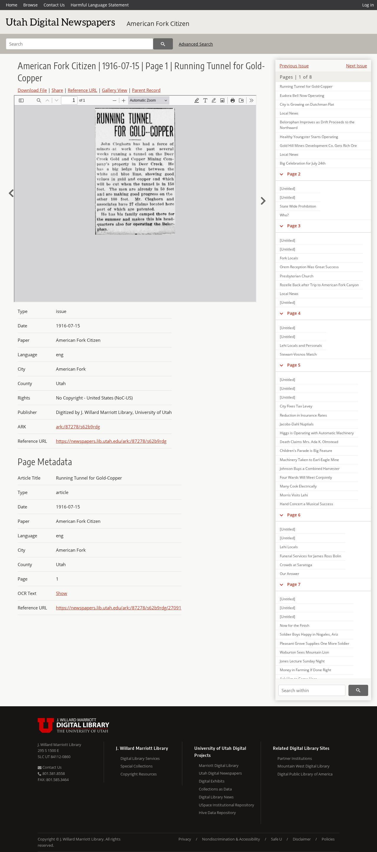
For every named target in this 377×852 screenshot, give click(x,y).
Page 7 (293, 584)
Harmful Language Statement (100, 5)
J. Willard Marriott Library (59, 744)
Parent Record (146, 90)
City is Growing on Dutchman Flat (307, 104)
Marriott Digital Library (219, 765)
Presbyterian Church (296, 276)
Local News (289, 113)
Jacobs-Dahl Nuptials (297, 424)
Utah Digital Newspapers (220, 773)
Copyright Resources (138, 774)
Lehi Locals (289, 546)
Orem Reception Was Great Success (309, 266)
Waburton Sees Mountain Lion (304, 652)
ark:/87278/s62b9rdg (78, 427)
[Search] (163, 43)
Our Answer (289, 573)
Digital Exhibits (211, 781)
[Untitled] (287, 188)
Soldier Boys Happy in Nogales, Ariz (309, 634)
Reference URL (82, 90)
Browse (30, 5)
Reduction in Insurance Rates (303, 415)
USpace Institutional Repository (226, 805)
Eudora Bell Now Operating (302, 95)
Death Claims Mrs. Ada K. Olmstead (309, 441)
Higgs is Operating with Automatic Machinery (317, 432)
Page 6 (293, 515)
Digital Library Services (140, 758)
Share (57, 90)
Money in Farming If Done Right (305, 669)
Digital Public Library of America (305, 774)
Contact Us (54, 5)
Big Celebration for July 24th (302, 163)
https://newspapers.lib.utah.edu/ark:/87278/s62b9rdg (111, 441)
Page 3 (293, 225)
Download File (32, 90)
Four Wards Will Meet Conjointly (306, 477)
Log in (368, 5)
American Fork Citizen (158, 23)
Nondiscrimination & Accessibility (231, 839)
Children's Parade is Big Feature (306, 450)
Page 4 (293, 313)
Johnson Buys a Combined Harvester (310, 468)
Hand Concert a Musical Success (306, 503)
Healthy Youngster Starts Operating (309, 136)
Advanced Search (196, 44)
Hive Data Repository (217, 812)
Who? (284, 215)
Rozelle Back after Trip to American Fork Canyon (319, 284)
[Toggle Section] (281, 174)
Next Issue (356, 66)
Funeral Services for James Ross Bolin (310, 555)
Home (11, 5)
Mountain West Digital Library (303, 766)
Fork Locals (289, 258)
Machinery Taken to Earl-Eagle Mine (309, 459)
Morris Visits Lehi (294, 495)
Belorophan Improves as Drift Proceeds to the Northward (317, 125)
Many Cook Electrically (298, 486)
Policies (328, 839)
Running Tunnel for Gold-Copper (306, 86)
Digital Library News (216, 797)
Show (61, 593)
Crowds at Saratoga (296, 564)
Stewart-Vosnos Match (298, 354)
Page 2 (293, 174)
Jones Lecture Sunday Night (302, 661)
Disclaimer (302, 839)
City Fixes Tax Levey (296, 406)
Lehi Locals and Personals (301, 345)
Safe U (276, 839)
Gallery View (114, 90)
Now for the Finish (294, 625)
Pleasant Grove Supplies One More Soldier (314, 643)
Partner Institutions (294, 758)
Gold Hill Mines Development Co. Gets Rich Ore (318, 145)
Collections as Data (215, 789)
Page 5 (293, 365)
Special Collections (136, 766)
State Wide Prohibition (298, 206)
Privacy (184, 839)
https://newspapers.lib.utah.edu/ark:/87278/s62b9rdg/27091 (118, 608)
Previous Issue (294, 66)
